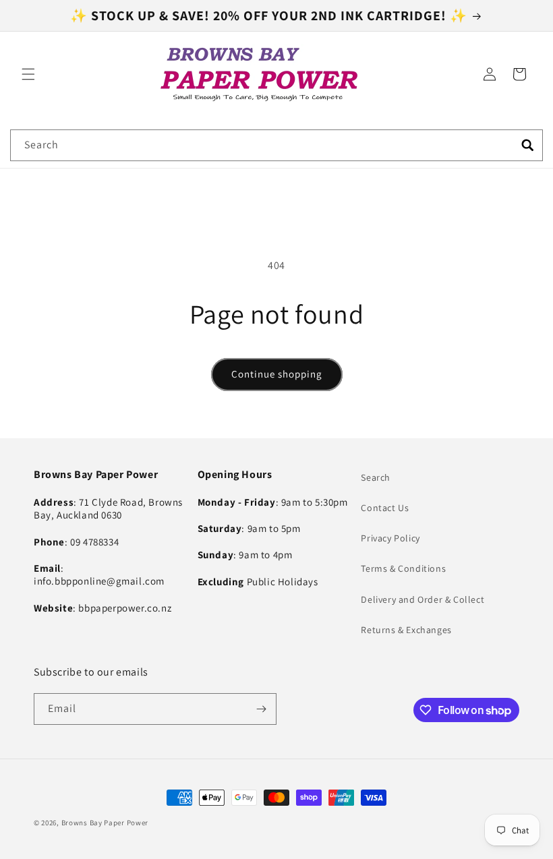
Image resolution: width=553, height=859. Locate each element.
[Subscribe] (261, 709)
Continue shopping (276, 373)
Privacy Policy (390, 538)
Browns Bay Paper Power (104, 822)
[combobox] (276, 145)
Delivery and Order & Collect (422, 599)
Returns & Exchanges (406, 630)
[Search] (527, 145)
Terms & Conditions (403, 568)
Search (375, 477)
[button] (28, 74)
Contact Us (385, 508)
